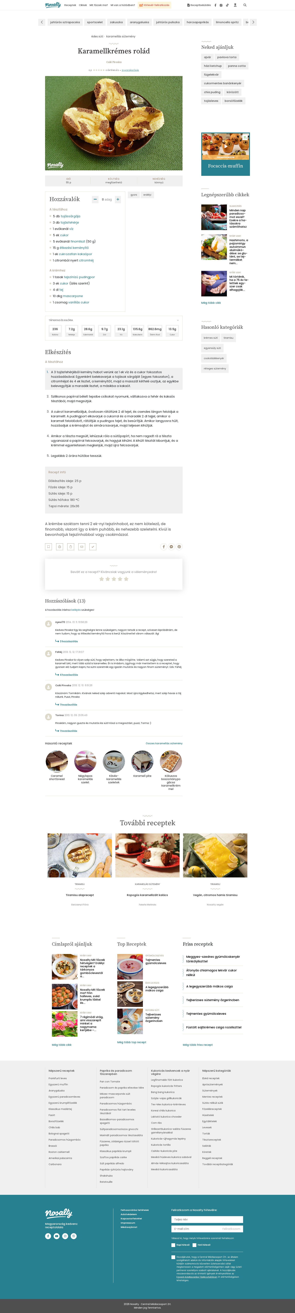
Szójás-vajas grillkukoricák (166, 1098)
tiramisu (228, 338)
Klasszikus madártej (60, 1109)
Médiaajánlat (129, 1227)
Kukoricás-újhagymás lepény (168, 1138)
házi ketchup (213, 66)
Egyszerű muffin (58, 1084)
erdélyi (147, 194)
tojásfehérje (70, 222)
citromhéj (86, 260)
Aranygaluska (57, 1090)
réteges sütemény (215, 368)
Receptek (70, 5)
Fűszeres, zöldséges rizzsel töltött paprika (119, 1143)
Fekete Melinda (147, 904)
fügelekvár (211, 75)
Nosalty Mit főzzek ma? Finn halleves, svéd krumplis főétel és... (92, 996)
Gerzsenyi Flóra (79, 904)
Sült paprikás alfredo (112, 1163)
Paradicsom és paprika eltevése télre (122, 1087)
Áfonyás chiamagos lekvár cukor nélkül (211, 972)
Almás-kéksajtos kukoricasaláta (170, 1163)
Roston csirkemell (59, 1152)
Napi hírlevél (183, 1244)
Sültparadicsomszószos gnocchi (119, 1129)
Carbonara (55, 1164)
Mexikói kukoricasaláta (164, 1169)
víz (71, 229)
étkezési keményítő (74, 248)
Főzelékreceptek (212, 1109)
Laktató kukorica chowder (166, 1116)
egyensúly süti (212, 348)
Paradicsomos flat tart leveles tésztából (118, 1111)
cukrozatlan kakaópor (75, 254)
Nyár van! (235, 236)
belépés (76, 610)
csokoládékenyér (214, 358)
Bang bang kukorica (162, 1092)
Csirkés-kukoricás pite (164, 1151)
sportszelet (95, 22)
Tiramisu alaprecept (80, 895)
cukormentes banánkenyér (222, 83)
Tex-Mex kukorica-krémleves (168, 1104)
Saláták (206, 1146)
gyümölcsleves (154, 955)
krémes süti (211, 338)
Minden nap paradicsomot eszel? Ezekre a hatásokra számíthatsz (238, 218)
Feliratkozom (231, 1229)
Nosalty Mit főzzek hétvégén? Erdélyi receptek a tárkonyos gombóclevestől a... (92, 968)
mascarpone (73, 296)
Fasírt (52, 1115)
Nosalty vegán (215, 904)
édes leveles (152, 983)
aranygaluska (139, 22)
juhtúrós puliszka (168, 22)
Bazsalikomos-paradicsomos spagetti (117, 1121)
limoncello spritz (227, 22)
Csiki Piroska (114, 62)
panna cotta (237, 66)
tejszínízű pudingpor (79, 277)
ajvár (207, 57)
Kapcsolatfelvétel (131, 1218)
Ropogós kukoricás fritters (166, 1086)
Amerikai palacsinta (60, 1158)
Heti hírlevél (204, 1244)
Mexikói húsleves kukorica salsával (171, 1157)
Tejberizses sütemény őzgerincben (154, 1018)
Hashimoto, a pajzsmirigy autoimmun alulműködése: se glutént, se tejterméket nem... (238, 252)
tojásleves (211, 101)
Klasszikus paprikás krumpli (115, 1151)
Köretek (206, 1152)
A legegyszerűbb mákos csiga (156, 989)
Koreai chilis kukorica (163, 1110)
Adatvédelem (129, 1214)
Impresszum (128, 1222)
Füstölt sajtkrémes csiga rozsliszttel (213, 1027)
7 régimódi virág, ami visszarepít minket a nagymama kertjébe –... (91, 1023)
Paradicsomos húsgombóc (65, 1139)
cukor (64, 235)
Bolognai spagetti (59, 1133)
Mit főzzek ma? (99, 5)
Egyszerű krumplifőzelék (63, 1103)
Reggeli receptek (212, 1158)
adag (108, 199)
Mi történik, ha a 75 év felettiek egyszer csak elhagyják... (239, 283)
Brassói (53, 1146)
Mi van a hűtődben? (123, 5)
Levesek (207, 1127)
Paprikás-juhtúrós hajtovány (116, 1169)
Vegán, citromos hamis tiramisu (215, 895)
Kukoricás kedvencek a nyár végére (170, 1072)
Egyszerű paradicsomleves (64, 1096)
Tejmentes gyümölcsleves (155, 961)
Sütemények (209, 1090)
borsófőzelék (234, 101)
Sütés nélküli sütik (212, 1103)
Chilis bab (54, 1127)
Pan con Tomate (110, 1081)
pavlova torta (226, 57)
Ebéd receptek (211, 1078)
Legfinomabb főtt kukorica (167, 1080)
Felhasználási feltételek (135, 1210)
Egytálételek (209, 1121)
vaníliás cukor (78, 302)
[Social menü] (221, 5)
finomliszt (78, 241)
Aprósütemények (212, 1084)
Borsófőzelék (56, 1121)
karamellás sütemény (120, 36)
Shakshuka (106, 1175)
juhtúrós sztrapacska (65, 22)
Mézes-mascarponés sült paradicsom (115, 1095)
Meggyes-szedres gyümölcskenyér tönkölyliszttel (213, 959)
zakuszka (116, 22)
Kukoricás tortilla (161, 1145)
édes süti (97, 36)
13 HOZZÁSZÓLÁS (130, 70)
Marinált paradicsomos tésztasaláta (121, 1135)
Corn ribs (156, 1123)
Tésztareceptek (211, 1139)
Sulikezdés (235, 206)
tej (61, 290)
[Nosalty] (53, 5)
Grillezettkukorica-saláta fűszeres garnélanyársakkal (171, 1130)
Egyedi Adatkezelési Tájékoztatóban (197, 1277)
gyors (134, 194)
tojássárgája (70, 216)
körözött (233, 92)
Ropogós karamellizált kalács (147, 895)
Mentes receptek (212, 1096)
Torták (206, 1133)
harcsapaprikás (198, 22)
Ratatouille (106, 1182)
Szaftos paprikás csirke (113, 1157)
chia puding (212, 92)
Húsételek (208, 1115)
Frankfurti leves (58, 1078)
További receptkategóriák (217, 1164)
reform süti (152, 1010)
